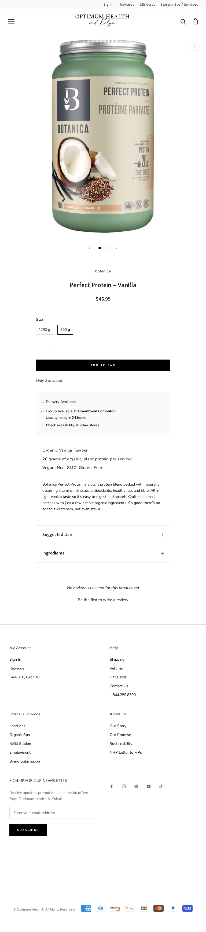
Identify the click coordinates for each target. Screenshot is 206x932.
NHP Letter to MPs (126, 752)
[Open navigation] (11, 21)
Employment (20, 752)
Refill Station (20, 743)
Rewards (127, 4)
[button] (103, 599)
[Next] (116, 247)
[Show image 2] (106, 248)
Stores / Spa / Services (179, 4)
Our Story (118, 725)
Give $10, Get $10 (24, 677)
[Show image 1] (99, 248)
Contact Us (119, 686)
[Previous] (89, 247)
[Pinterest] (136, 786)
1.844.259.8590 (123, 694)
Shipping (117, 659)
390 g (65, 329)
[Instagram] (124, 786)
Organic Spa (19, 734)
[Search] (183, 21)
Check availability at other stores (72, 425)
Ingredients (53, 553)
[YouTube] (148, 786)
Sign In (109, 4)
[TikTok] (161, 786)
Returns (116, 668)
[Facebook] (111, 786)
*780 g (44, 329)
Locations (17, 725)
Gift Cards (147, 4)
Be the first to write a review (103, 599)
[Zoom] (194, 46)
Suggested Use (57, 534)
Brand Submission (24, 761)
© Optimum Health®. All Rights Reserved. (44, 909)
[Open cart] (195, 21)
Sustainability (121, 743)
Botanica (103, 271)
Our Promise (120, 734)
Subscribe (28, 830)
